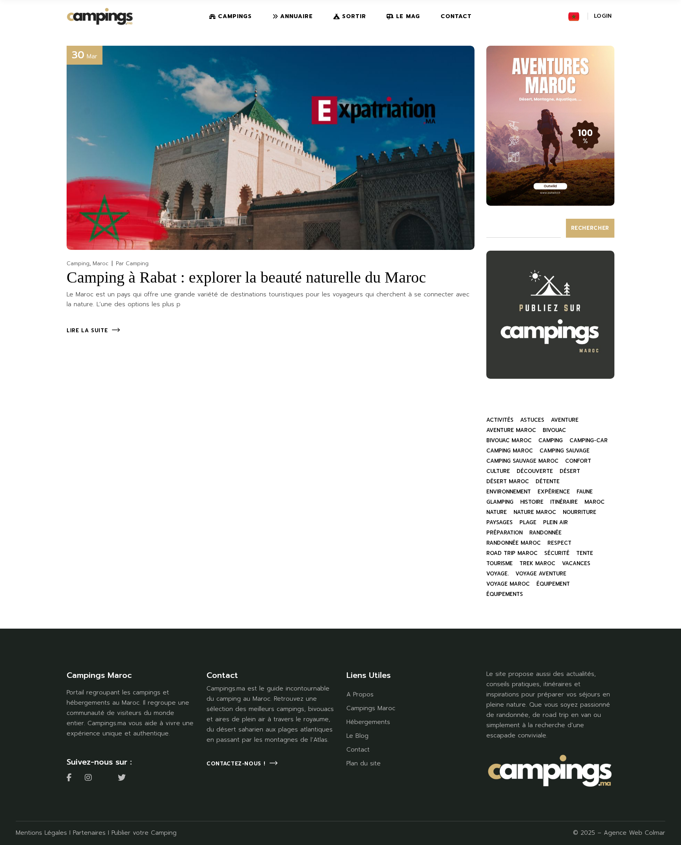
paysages (499, 522)
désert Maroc (507, 481)
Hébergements (368, 722)
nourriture (579, 512)
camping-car (588, 440)
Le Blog (357, 735)
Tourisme (499, 563)
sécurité (556, 553)
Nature (496, 512)
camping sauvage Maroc (522, 461)
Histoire (531, 502)
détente (548, 481)
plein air (555, 522)
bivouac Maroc (509, 440)
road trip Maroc (512, 553)
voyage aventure (540, 573)
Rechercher (590, 228)
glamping (500, 502)
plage (527, 522)
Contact (358, 749)
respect (559, 543)
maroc (594, 502)
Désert (570, 471)
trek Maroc (537, 563)
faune (585, 491)
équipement (553, 584)
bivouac (554, 430)
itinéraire (564, 502)
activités (500, 420)
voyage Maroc (508, 584)
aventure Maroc (511, 430)
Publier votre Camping (144, 832)
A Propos (360, 694)
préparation (504, 532)
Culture (498, 471)
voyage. (497, 573)
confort (578, 461)
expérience (554, 491)
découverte (535, 471)
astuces (532, 420)
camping (550, 440)
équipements (504, 594)
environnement (508, 491)
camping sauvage (565, 450)
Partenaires (89, 832)
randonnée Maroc (513, 543)
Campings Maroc (370, 708)
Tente (584, 553)
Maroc (100, 263)
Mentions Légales (41, 832)
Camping (78, 263)
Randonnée (545, 532)
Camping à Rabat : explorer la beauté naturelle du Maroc (246, 277)
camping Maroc (509, 450)
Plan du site (363, 763)
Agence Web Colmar (634, 832)
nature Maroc (535, 512)
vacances (576, 563)
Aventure (565, 420)
